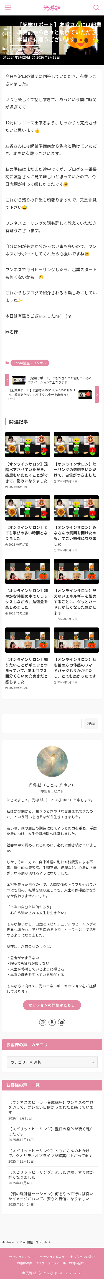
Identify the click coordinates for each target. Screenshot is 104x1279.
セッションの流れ (82, 1256)
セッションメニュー (53, 1256)
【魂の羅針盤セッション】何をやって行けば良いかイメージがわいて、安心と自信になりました (50, 1199)
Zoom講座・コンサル (25, 48)
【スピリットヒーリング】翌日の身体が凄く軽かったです (51, 1134)
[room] (52, 1022)
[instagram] (42, 1022)
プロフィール (56, 1263)
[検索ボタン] (96, 7)
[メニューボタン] (7, 7)
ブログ (39, 1263)
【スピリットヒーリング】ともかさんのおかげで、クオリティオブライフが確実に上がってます (50, 1156)
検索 (91, 723)
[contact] (61, 1022)
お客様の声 (24, 1263)
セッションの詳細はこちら (52, 1005)
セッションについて (23, 1256)
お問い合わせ (78, 1263)
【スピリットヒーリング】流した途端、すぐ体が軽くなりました (51, 1177)
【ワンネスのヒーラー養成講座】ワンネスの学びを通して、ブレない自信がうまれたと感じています (51, 1110)
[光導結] (52, 7)
